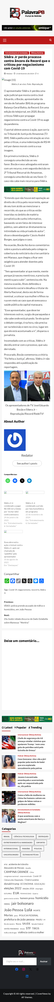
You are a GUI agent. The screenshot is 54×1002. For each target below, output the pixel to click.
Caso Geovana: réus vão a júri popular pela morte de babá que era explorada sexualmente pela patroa (32, 764)
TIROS (35, 928)
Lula (28, 909)
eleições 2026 (28, 888)
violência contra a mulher (31, 932)
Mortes (8, 915)
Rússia (18, 924)
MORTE (36, 910)
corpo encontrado (26, 876)
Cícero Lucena (32, 879)
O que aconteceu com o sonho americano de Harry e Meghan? (31, 819)
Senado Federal (37, 924)
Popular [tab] (21, 728)
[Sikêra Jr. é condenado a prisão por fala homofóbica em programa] (35, 496)
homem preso (27, 898)
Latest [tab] (8, 728)
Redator (9, 73)
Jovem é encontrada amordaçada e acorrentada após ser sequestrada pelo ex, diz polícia (31, 782)
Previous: (24, 605)
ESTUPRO (8, 893)
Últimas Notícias (37, 53)
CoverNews (42, 993)
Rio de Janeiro (9, 924)
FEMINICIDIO (25, 893)
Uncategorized (11, 855)
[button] (5, 40)
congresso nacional (11, 876)
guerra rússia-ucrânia (11, 898)
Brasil (7, 836)
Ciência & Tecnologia (24, 836)
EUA (16, 893)
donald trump (11, 883)
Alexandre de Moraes (14, 868)
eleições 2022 (12, 888)
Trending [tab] (36, 728)
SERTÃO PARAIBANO (11, 929)
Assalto (28, 868)
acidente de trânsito (18, 864)
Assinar (44, 961)
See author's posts (27, 463)
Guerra (35, 893)
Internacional (23, 735)
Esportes (40, 842)
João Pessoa (13, 910)
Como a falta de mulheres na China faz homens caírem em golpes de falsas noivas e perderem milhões (31, 800)
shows (22, 929)
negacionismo (24, 589)
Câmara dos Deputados (13, 880)
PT (44, 920)
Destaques (43, 836)
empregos (39, 889)
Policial (20, 756)
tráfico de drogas (10, 933)
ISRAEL (7, 904)
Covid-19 (13, 589)
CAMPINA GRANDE (16, 871)
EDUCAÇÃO (39, 884)
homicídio (41, 898)
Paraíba (26, 848)
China (32, 872)
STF (28, 928)
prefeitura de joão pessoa (19, 919)
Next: (26, 619)
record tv (35, 589)
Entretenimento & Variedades (16, 53)
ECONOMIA (26, 883)
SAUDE (26, 923)
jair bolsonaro (22, 903)
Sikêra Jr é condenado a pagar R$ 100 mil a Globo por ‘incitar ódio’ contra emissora (12, 509)
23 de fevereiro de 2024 (25, 73)
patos (16, 916)
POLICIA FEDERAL (28, 915)
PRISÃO (39, 920)
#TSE (5, 864)
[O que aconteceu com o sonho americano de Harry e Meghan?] (9, 815)
